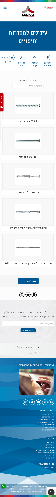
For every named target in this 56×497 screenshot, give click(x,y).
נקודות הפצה (21, 64)
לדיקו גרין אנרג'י (48, 427)
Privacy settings (9, 489)
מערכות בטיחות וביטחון (45, 422)
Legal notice (45, 489)
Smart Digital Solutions (20, 491)
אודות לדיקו (50, 445)
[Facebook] (34, 294)
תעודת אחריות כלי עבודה (45, 450)
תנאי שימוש (50, 458)
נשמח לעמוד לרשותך (28, 281)
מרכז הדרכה (49, 455)
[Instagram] (21, 294)
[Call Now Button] (3, 486)
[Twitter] (32, 402)
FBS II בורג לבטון (28, 121)
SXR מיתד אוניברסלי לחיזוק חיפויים (28, 228)
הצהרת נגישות (10, 486)
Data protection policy (27, 489)
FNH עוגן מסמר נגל (28, 157)
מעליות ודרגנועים (48, 424)
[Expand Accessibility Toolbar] (51, 492)
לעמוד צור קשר (49, 467)
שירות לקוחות (34, 64)
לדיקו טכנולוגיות (48, 430)
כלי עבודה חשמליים (47, 414)
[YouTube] (28, 294)
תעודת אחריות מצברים (46, 452)
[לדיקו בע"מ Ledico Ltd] (28, 12)
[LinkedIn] (45, 402)
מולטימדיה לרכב (48, 417)
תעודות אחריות (47, 64)
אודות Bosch (49, 447)
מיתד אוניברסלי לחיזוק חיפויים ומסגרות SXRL (28, 263)
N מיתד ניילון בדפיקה (28, 192)
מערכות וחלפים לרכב (46, 419)
